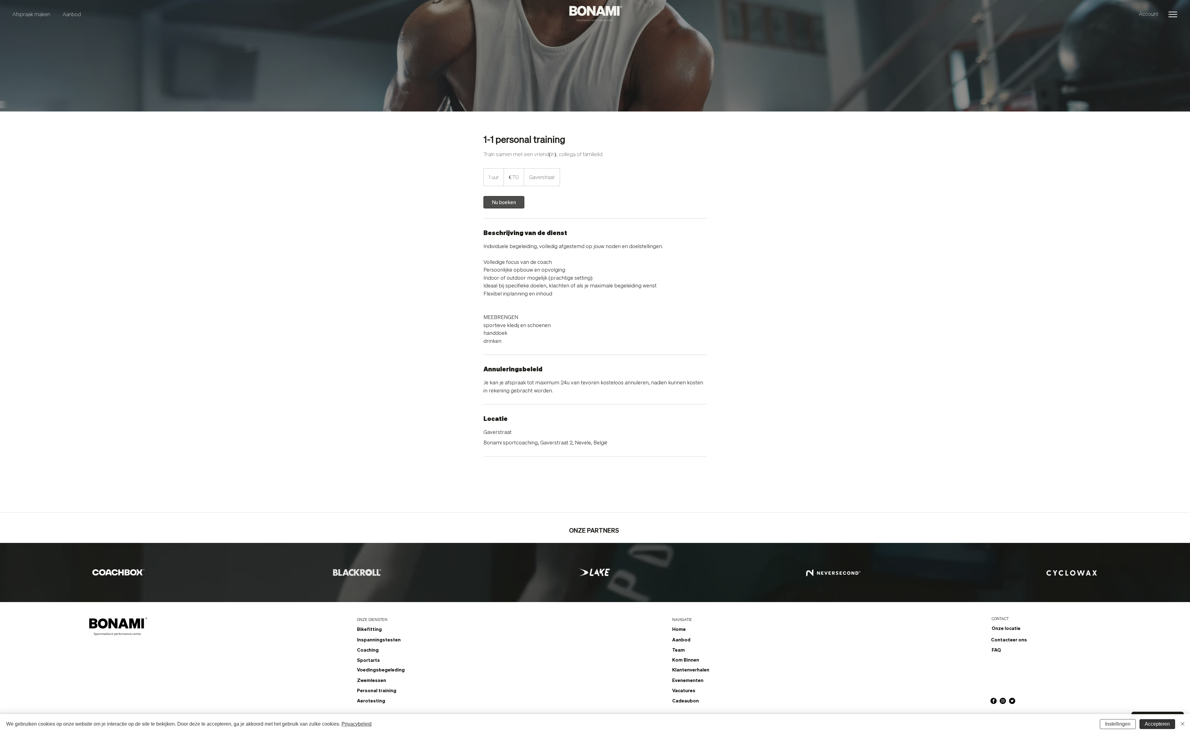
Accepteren (1157, 724)
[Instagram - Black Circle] (1003, 701)
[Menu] (1172, 14)
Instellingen (1117, 724)
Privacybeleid (357, 724)
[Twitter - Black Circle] (1012, 701)
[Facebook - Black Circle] (993, 701)
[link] (503, 202)
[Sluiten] (1182, 724)
